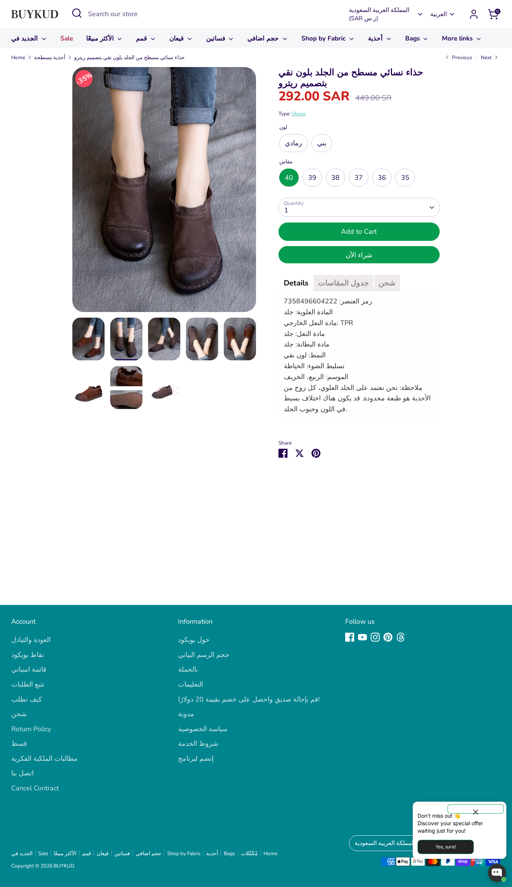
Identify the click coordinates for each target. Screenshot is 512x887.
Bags (413, 38)
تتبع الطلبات (27, 684)
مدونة (186, 713)
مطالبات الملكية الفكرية (44, 758)
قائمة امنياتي (28, 669)
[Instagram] (375, 637)
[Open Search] (76, 13)
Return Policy (31, 728)
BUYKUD (64, 865)
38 (335, 177)
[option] (164, 192)
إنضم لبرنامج (196, 758)
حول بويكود (194, 639)
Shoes (299, 113)
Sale (66, 38)
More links (458, 38)
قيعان (177, 38)
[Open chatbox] (497, 873)
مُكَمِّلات (249, 853)
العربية (438, 14)
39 (312, 177)
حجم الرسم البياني (203, 654)
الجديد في (25, 38)
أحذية (376, 38)
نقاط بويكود (27, 654)
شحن (19, 713)
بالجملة (188, 669)
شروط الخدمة (198, 743)
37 (359, 177)
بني (321, 143)
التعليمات (190, 684)
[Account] (473, 14)
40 (289, 177)
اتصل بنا (22, 773)
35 (405, 177)
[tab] (296, 283)
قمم (142, 38)
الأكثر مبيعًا (101, 38)
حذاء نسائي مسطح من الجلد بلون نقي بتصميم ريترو (129, 57)
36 (382, 177)
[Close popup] (475, 809)
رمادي (293, 143)
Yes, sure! (446, 847)
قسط (19, 743)
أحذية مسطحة (49, 57)
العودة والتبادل (31, 639)
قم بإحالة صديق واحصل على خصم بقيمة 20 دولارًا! (249, 699)
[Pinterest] (387, 637)
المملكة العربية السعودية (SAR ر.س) (379, 14)
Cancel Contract (35, 788)
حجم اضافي (264, 38)
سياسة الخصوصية (203, 728)
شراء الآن (359, 255)
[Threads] (400, 637)
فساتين (216, 38)
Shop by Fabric (324, 38)
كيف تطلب (26, 699)
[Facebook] (349, 637)
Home (18, 57)
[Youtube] (362, 637)
